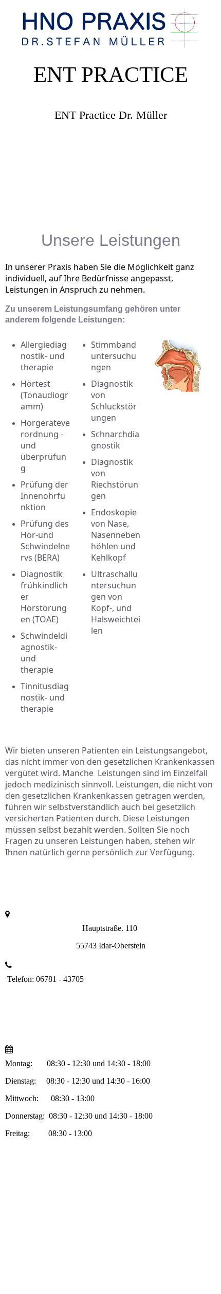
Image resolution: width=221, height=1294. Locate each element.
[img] (110, 25)
